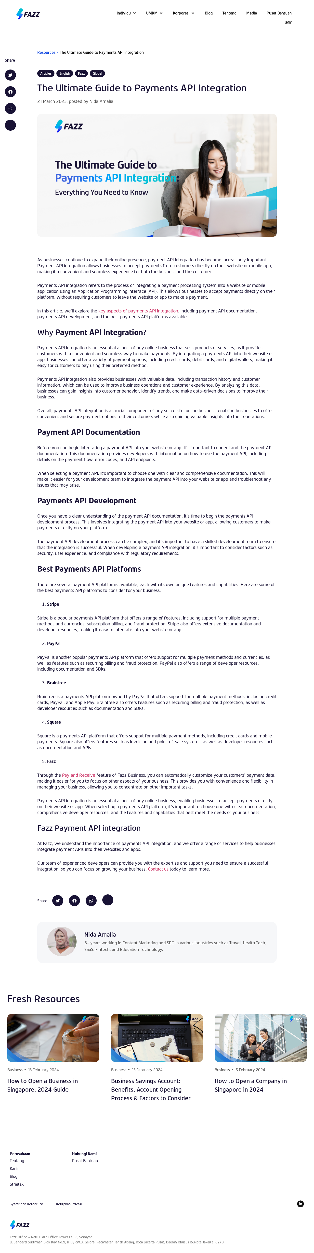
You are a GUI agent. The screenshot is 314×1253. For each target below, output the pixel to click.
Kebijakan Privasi (69, 1204)
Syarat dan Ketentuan (26, 1204)
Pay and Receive (78, 775)
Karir (14, 1168)
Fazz (81, 73)
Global (97, 73)
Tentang (17, 1160)
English (64, 73)
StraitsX (17, 1184)
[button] (126, 12)
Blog (13, 1176)
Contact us (158, 869)
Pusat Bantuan (85, 1160)
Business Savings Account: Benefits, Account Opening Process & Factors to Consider (151, 1089)
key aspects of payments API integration (138, 311)
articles (46, 73)
